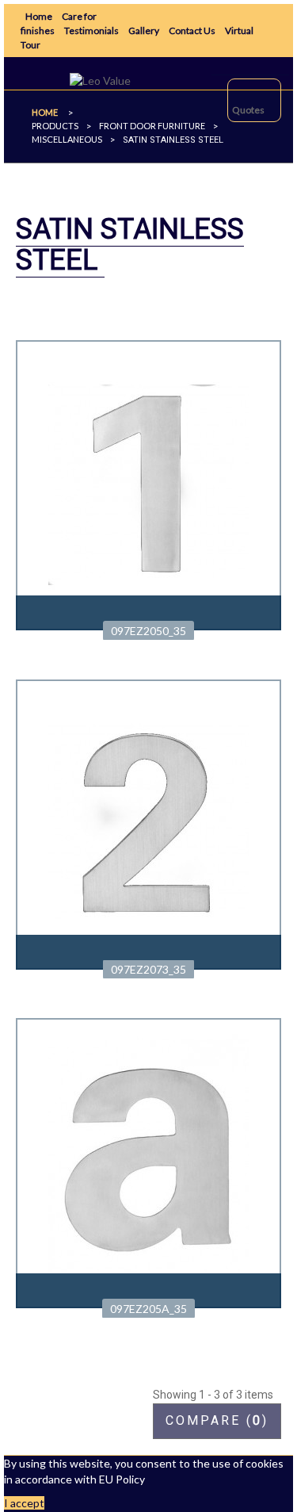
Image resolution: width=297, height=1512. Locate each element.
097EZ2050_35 (148, 630)
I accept (24, 1503)
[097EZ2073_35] (148, 822)
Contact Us (192, 30)
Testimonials (91, 30)
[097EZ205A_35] (148, 1162)
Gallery (143, 30)
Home (38, 16)
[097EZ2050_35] (148, 483)
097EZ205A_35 (148, 1308)
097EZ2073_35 (148, 969)
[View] (148, 612)
